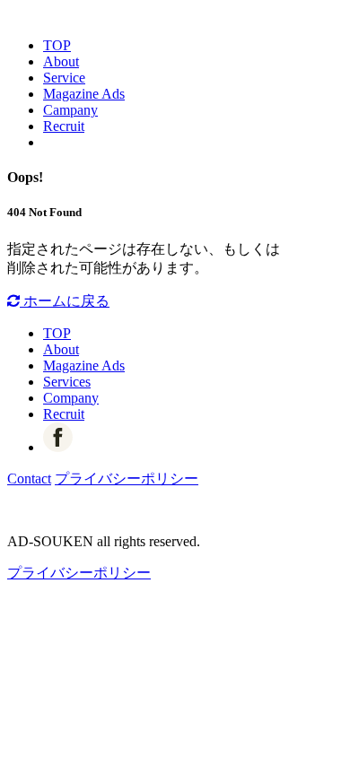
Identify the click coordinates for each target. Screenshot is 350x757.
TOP (57, 45)
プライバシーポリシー (126, 478)
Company (71, 397)
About (61, 61)
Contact (29, 478)
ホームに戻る (64, 301)
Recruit (63, 126)
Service (64, 77)
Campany (70, 109)
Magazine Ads (84, 93)
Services (67, 381)
